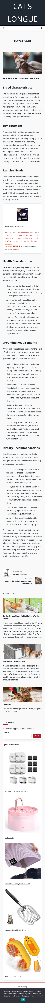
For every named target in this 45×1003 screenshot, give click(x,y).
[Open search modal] (41, 28)
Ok (23, 999)
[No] (42, 995)
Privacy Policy (22, 986)
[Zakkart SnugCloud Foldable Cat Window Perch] (22, 605)
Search (6, 732)
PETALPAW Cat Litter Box (14, 661)
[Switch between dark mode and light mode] (38, 28)
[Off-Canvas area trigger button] (4, 28)
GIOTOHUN (9, 838)
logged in (15, 729)
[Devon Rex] (22, 694)
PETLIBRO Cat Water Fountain (16, 791)
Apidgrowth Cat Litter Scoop (15, 930)
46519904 (9, 247)
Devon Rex (7, 704)
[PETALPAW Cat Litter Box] (22, 651)
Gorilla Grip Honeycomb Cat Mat (17, 884)
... (18, 711)
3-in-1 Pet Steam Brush (13, 976)
